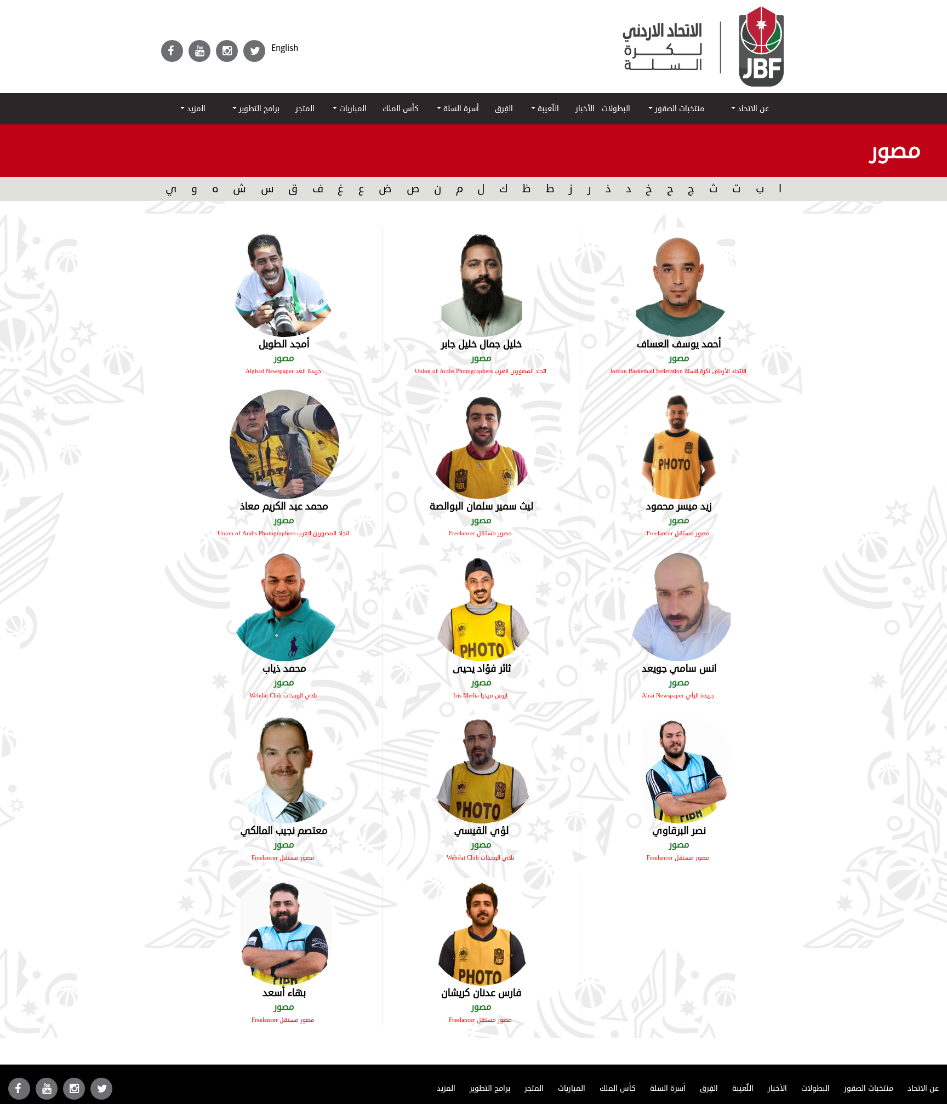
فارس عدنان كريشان (481, 993)
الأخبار (585, 109)
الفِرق (504, 109)
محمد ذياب (284, 668)
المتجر (305, 109)
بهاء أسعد (284, 993)
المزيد (195, 109)
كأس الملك (401, 109)
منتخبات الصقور (678, 109)
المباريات (352, 109)
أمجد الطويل (284, 344)
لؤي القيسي (481, 830)
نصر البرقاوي (679, 830)
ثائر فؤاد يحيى (482, 668)
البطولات (616, 109)
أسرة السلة (460, 109)
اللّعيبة (547, 109)
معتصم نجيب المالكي (284, 830)
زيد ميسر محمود (679, 506)
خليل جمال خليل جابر (481, 344)
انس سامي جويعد (679, 668)
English (284, 48)
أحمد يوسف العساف (679, 344)
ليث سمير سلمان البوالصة (481, 506)
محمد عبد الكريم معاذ (284, 506)
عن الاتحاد (752, 109)
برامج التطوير (258, 109)
